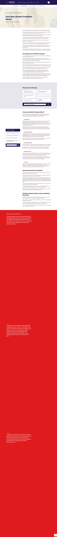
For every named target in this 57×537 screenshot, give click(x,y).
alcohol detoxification (39, 121)
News (35, 2)
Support (24, 2)
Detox (21, 2)
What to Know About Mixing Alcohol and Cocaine (43, 92)
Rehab (18, 2)
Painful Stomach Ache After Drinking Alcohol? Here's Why (28, 92)
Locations (27, 2)
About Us (31, 2)
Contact (38, 2)
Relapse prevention (40, 154)
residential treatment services (30, 136)
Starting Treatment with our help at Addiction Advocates (12, 141)
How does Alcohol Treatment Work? (13, 135)
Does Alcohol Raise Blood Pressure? (44, 96)
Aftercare (24, 163)
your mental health (30, 148)
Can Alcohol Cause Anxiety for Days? (28, 96)
